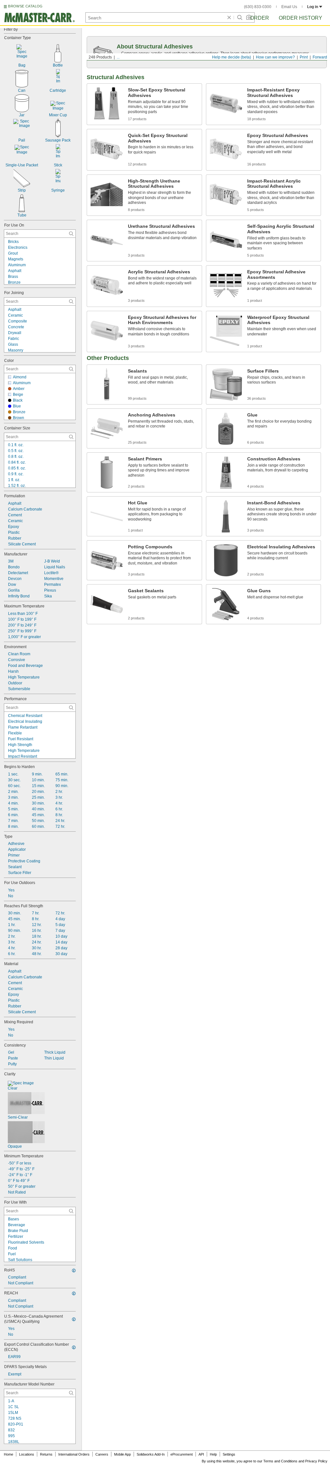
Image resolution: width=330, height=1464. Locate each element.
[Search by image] (249, 17)
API (201, 1454)
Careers (101, 1454)
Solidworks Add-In (151, 1454)
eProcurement (181, 1454)
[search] (71, 233)
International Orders (74, 1454)
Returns (46, 1454)
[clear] (229, 17)
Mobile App (122, 1454)
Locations (26, 1454)
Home (8, 1454)
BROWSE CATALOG (25, 6)
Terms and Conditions (280, 1461)
